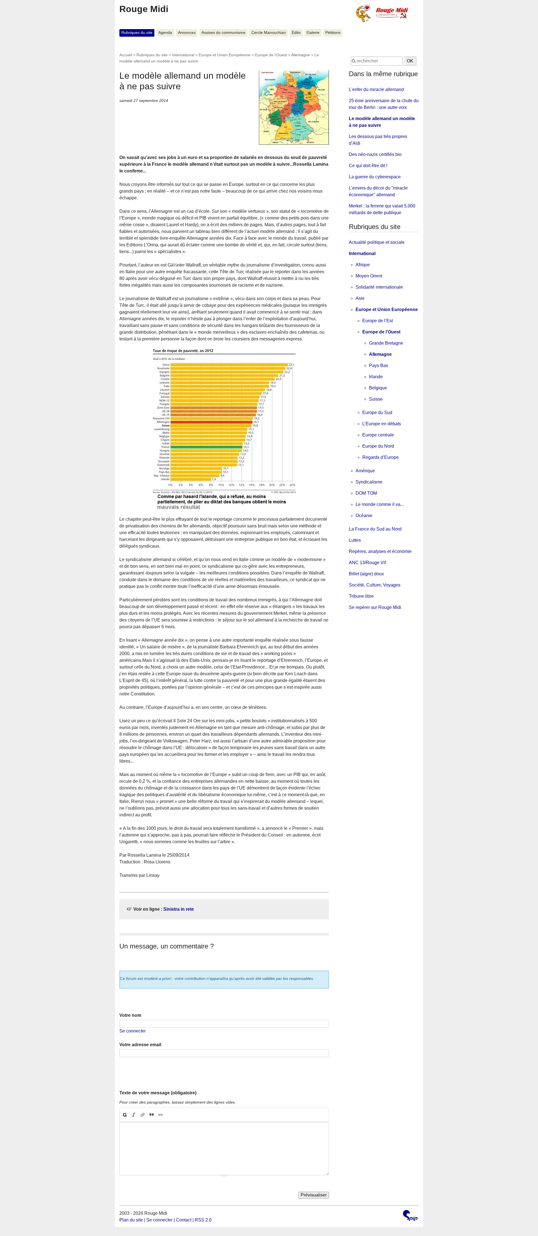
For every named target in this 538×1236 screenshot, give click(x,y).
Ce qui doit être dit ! (368, 165)
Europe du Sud (377, 412)
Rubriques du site (136, 33)
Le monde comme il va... (380, 504)
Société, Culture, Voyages (374, 585)
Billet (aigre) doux (366, 573)
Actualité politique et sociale (377, 242)
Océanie (364, 515)
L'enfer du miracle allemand (376, 89)
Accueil (125, 55)
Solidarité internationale (379, 287)
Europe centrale (378, 435)
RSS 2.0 (203, 1220)
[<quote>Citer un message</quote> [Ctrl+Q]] (151, 1115)
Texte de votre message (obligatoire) (157, 1092)
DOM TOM (366, 493)
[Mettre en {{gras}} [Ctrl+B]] (124, 1115)
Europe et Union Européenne (225, 55)
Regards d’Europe (380, 457)
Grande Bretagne (386, 343)
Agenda (165, 33)
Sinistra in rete (178, 909)
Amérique (365, 470)
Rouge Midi (143, 9)
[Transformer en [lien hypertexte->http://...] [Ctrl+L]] (142, 1115)
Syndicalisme (369, 482)
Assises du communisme (223, 33)
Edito (296, 33)
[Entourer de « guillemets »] (160, 1115)
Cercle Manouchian (268, 33)
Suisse (376, 399)
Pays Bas (378, 365)
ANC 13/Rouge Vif (367, 562)
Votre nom (130, 1015)
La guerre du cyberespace (375, 176)
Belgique (378, 387)
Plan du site (131, 1220)
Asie (360, 298)
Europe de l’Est (377, 320)
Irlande (376, 376)
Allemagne (300, 55)
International (183, 55)
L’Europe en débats (381, 423)
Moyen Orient (369, 276)
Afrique (363, 264)
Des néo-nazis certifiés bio (375, 154)
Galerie (313, 33)
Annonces (187, 33)
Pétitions (332, 33)
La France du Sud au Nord (375, 529)
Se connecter (132, 1031)
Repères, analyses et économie (380, 551)
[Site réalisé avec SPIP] (410, 1216)
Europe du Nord (378, 446)
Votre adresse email (140, 1044)
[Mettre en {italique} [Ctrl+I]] (133, 1115)
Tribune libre (361, 596)
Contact (183, 1220)
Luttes (355, 540)
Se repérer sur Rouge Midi (375, 607)
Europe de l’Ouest (271, 55)
